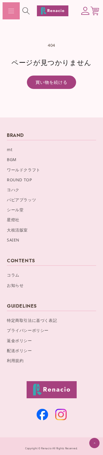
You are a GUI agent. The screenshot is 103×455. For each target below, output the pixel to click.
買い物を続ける (51, 82)
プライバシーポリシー (28, 330)
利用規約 (15, 360)
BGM (12, 159)
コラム (13, 275)
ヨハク (13, 189)
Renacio (46, 448)
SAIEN (13, 240)
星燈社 (13, 219)
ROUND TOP (19, 179)
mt (9, 149)
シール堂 (15, 209)
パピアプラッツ (21, 199)
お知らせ (15, 285)
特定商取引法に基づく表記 (32, 320)
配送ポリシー (19, 350)
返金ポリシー (19, 340)
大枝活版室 (17, 230)
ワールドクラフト (23, 169)
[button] (11, 10)
